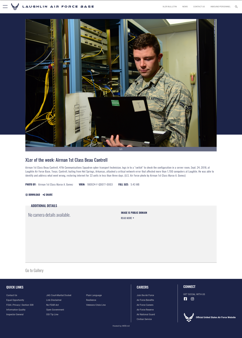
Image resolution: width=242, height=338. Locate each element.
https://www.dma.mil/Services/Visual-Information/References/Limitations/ (154, 236)
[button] (4, 6)
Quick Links (14, 286)
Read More (127, 218)
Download (34, 194)
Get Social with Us (194, 294)
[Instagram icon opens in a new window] (192, 299)
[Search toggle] (236, 6)
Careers (142, 286)
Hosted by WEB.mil (121, 326)
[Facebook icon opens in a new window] (185, 299)
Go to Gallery (34, 270)
